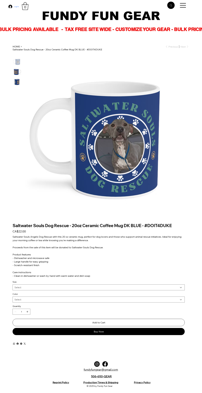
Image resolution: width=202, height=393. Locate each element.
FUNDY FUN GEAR (101, 16)
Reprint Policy (61, 382)
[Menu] (183, 5)
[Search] (171, 5)
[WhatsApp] (14, 343)
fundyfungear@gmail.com (101, 369)
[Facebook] (17, 343)
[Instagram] (97, 364)
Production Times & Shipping (100, 382)
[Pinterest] (21, 343)
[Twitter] (24, 343)
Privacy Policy (142, 382)
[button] (25, 6)
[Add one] (27, 312)
